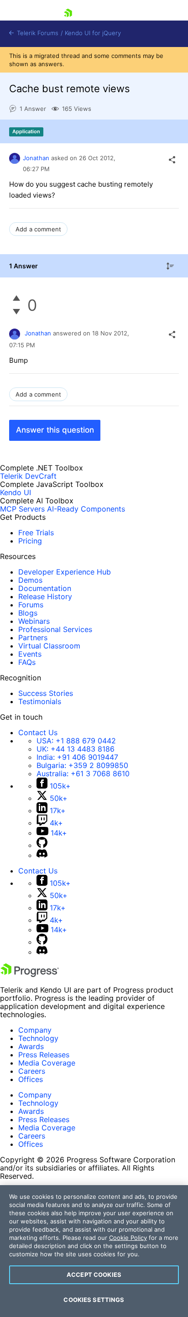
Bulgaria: (82, 765)
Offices (30, 1079)
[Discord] (42, 855)
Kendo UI (15, 492)
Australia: (83, 773)
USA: (76, 741)
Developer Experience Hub (64, 571)
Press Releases (43, 1054)
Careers (31, 1071)
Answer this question (55, 429)
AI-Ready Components (86, 508)
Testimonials (39, 701)
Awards (31, 1046)
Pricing (30, 540)
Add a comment (38, 229)
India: (77, 757)
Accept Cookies (94, 1274)
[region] (94, 1251)
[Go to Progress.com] (29, 974)
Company (35, 1030)
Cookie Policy (128, 1237)
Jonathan (36, 158)
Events (30, 653)
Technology (38, 1038)
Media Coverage (46, 1062)
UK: (76, 749)
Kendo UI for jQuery (93, 33)
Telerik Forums (36, 33)
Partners (32, 637)
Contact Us (37, 732)
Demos (30, 580)
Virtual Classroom (49, 645)
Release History (45, 596)
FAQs (27, 662)
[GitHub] (42, 845)
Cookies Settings (93, 1299)
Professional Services (55, 629)
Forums (30, 604)
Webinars (34, 621)
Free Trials (36, 532)
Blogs (27, 612)
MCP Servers (22, 508)
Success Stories (45, 693)
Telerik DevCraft (28, 476)
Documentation (44, 588)
